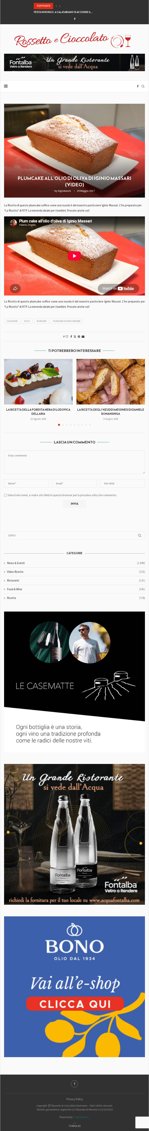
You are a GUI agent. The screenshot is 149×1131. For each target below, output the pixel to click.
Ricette (76, 598)
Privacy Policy (74, 1099)
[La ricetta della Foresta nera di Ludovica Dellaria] (38, 381)
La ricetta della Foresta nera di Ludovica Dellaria (38, 412)
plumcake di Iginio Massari (66, 321)
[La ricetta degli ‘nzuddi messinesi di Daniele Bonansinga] (110, 381)
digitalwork (64, 191)
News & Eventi (76, 563)
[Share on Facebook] (71, 336)
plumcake (42, 321)
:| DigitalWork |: (81, 1117)
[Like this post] (67, 336)
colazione (12, 321)
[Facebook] (74, 19)
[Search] (143, 86)
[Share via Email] (83, 336)
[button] (56, 6)
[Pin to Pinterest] (79, 336)
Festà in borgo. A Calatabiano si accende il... (63, 6)
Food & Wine (76, 589)
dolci (27, 321)
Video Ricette (76, 572)
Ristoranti (76, 580)
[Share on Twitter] (75, 336)
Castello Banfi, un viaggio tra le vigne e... (62, 12)
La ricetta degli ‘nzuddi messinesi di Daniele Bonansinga (110, 412)
